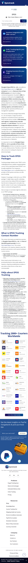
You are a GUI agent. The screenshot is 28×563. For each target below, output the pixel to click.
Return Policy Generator (12, 524)
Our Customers (14, 544)
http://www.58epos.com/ (15, 17)
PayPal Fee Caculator (11, 518)
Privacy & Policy (14, 553)
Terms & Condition (14, 556)
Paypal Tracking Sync (13, 483)
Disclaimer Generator (11, 521)
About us (12, 535)
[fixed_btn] (26, 560)
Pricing (9, 495)
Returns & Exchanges (13, 486)
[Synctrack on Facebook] (9, 475)
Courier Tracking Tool (11, 509)
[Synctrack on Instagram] (18, 475)
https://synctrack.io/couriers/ (13, 214)
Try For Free (6, 63)
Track (23, 21)
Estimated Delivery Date (14, 489)
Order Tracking (12, 492)
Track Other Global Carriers (14, 415)
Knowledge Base (10, 506)
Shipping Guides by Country (13, 512)
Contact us (13, 538)
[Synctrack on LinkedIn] (14, 475)
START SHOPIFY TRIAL (13, 561)
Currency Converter (11, 526)
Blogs (7, 503)
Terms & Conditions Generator (14, 515)
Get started (6, 41)
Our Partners (13, 541)
